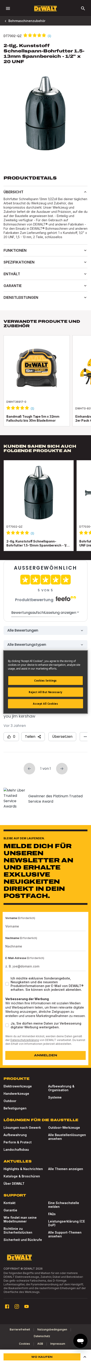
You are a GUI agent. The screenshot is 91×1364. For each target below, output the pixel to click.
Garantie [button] (13, 285)
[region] (45, 510)
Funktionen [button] (15, 250)
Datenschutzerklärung (24, 1040)
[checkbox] (7, 984)
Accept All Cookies (45, 703)
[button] (84, 1357)
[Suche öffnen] (83, 8)
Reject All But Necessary (45, 692)
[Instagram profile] (16, 1306)
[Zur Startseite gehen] (45, 8)
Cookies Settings (45, 680)
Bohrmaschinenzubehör (26, 21)
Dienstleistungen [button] (21, 297)
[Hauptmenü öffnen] (8, 8)
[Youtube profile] (26, 1306)
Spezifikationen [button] (19, 262)
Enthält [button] (12, 274)
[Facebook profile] (7, 1306)
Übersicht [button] (13, 192)
